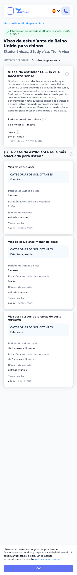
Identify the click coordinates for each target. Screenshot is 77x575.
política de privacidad (48, 559)
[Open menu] (10, 11)
